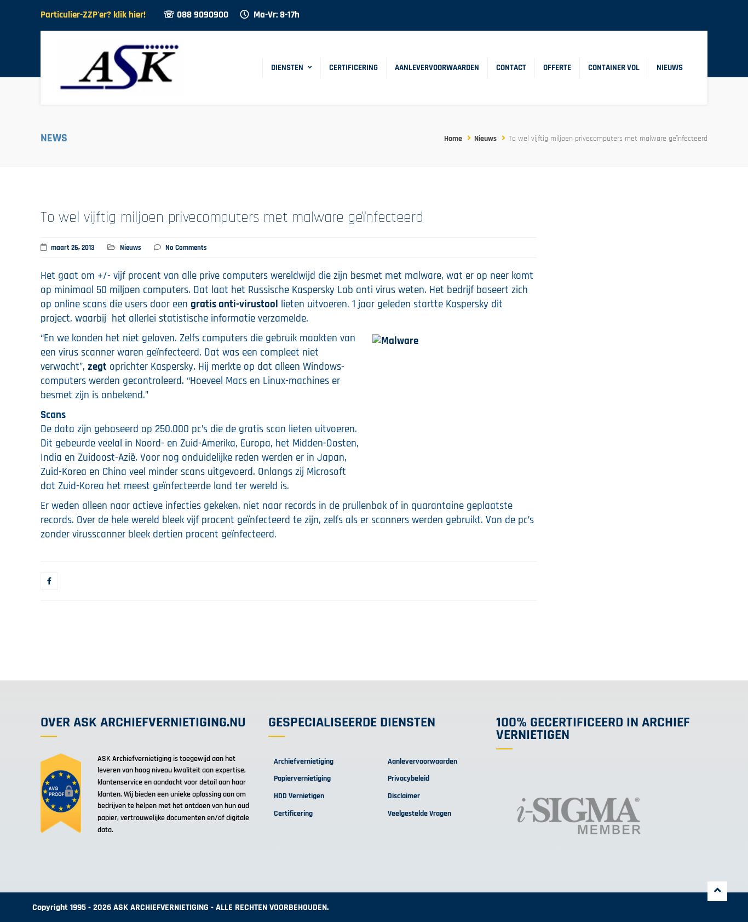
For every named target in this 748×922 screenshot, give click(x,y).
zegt (97, 367)
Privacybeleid (408, 778)
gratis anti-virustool (234, 304)
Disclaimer (404, 796)
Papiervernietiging (302, 778)
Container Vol (614, 67)
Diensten (287, 67)
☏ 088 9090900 (195, 15)
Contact (511, 67)
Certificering (353, 67)
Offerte (557, 67)
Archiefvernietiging (303, 761)
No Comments (186, 247)
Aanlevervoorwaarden (437, 67)
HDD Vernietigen (299, 796)
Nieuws (670, 67)
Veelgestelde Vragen (419, 813)
